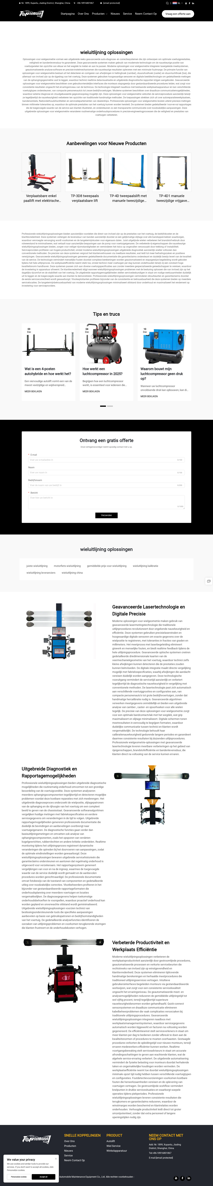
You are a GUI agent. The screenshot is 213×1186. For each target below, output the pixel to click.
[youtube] (186, 3)
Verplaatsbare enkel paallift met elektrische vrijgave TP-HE (41, 198)
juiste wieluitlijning (37, 565)
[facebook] (189, 3)
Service (127, 13)
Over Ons (83, 13)
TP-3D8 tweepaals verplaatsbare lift (85, 198)
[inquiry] (208, 581)
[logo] (31, 14)
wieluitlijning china (72, 572)
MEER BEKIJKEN (33, 391)
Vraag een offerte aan (178, 13)
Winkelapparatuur (116, 1150)
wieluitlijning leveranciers (41, 572)
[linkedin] (193, 3)
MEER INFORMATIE (41, 172)
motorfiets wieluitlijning (67, 565)
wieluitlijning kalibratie (145, 565)
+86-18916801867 (85, 3)
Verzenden (106, 515)
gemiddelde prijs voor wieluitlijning (106, 565)
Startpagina (68, 13)
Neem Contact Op (146, 13)
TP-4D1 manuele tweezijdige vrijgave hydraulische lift (171, 198)
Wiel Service (113, 1145)
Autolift (110, 1141)
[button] (103, 406)
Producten (98, 13)
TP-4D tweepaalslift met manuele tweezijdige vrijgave (128, 198)
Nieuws (115, 13)
